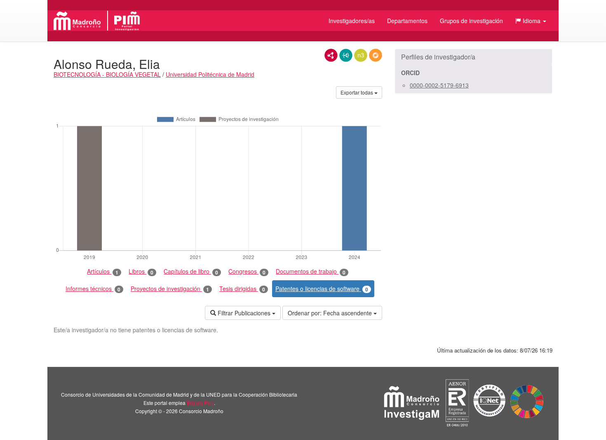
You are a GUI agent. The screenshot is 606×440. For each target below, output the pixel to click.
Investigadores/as (352, 21)
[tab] (473, 57)
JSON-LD (345, 55)
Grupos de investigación (471, 21)
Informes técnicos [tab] (93, 288)
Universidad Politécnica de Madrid (210, 74)
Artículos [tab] (102, 271)
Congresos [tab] (246, 271)
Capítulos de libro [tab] (191, 271)
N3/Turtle (360, 55)
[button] (530, 20)
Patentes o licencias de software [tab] (321, 288)
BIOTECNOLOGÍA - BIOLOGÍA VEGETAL (107, 74)
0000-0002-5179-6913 (439, 85)
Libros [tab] (141, 271)
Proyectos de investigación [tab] (170, 288)
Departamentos (407, 21)
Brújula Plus (200, 402)
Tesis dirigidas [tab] (242, 288)
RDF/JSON (375, 55)
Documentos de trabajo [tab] (310, 271)
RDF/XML (331, 55)
